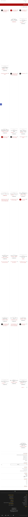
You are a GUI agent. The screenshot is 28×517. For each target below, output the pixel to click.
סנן (1, 464)
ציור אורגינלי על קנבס (24, 468)
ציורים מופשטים (25, 457)
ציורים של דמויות (25, 458)
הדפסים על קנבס (11, 497)
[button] (1, 104)
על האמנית (25, 496)
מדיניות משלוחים (25, 503)
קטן (26, 480)
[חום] (26, 475)
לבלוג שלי (26, 501)
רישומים (26, 460)
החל (24, 476)
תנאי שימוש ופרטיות (24, 502)
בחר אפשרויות (23, 23)
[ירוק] (26, 476)
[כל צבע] (26, 474)
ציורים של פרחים (25, 459)
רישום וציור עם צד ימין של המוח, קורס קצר (8, 502)
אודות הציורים (25, 497)
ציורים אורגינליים (11, 496)
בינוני (26, 481)
